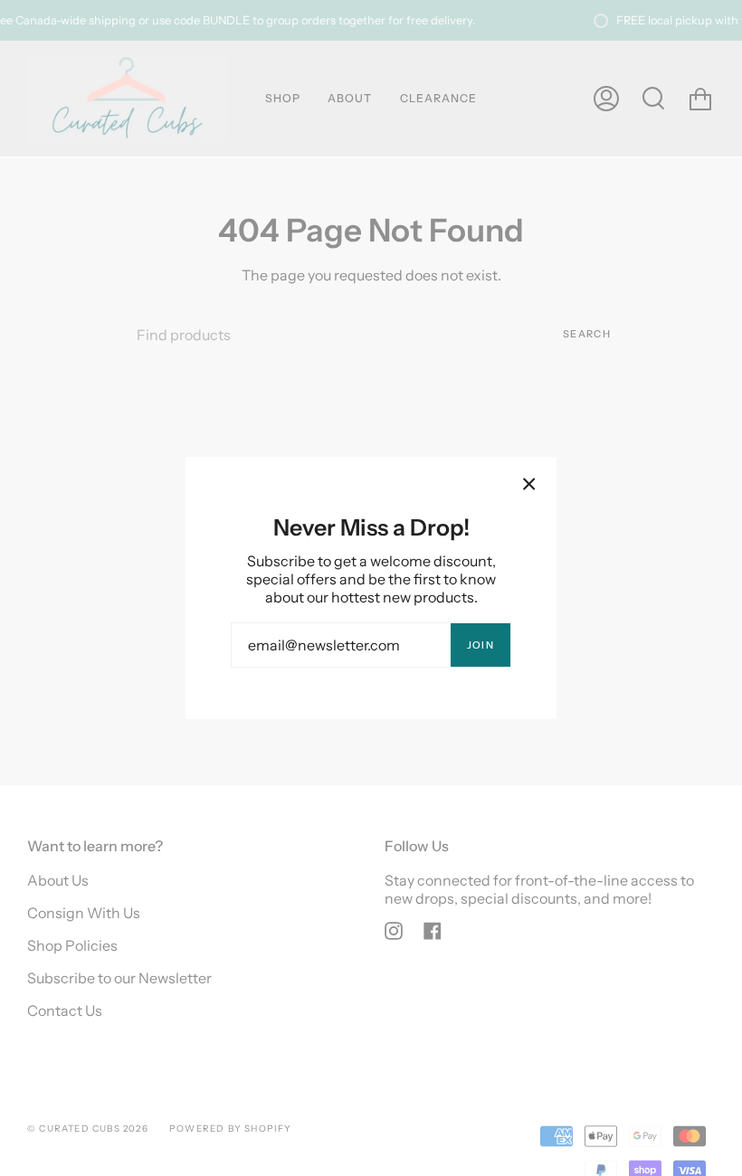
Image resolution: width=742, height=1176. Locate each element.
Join (480, 645)
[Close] (529, 484)
